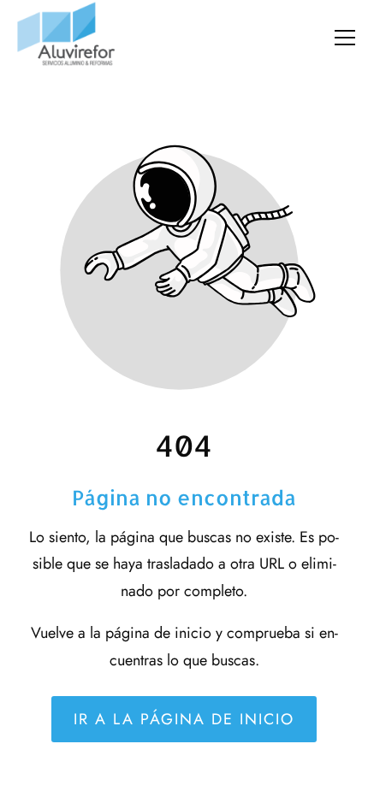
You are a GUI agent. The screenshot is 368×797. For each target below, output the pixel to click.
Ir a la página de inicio (184, 719)
